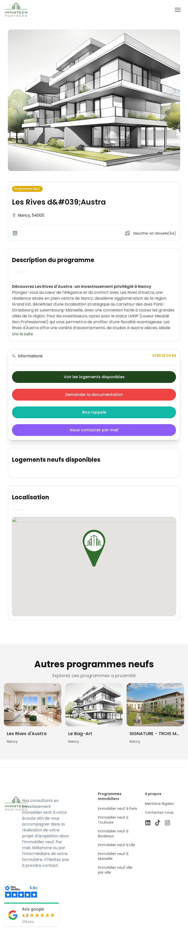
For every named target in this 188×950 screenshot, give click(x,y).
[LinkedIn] (148, 823)
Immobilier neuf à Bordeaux (113, 833)
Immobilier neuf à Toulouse (113, 820)
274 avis (28, 921)
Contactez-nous (159, 812)
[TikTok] (158, 823)
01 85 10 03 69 (164, 355)
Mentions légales (159, 803)
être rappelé (94, 412)
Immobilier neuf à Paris (117, 808)
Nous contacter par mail (94, 430)
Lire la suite (22, 334)
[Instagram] (167, 823)
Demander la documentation (94, 394)
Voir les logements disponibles (94, 377)
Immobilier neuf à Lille (116, 844)
